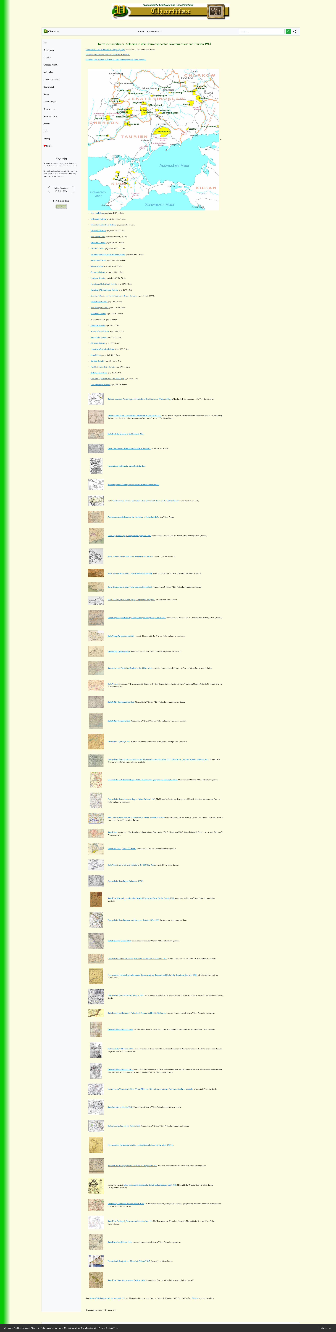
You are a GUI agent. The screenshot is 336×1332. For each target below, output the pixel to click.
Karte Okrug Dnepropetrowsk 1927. (121, 636)
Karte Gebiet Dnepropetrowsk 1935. (121, 702)
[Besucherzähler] (61, 206)
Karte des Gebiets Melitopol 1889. (120, 1029)
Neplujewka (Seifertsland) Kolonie (104, 284)
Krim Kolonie (96, 355)
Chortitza (47, 57)
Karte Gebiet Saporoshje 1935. (119, 721)
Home (141, 31)
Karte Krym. (112, 832)
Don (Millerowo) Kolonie (100, 384)
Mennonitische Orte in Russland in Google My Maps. (105, 49)
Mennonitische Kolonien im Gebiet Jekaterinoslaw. (126, 466)
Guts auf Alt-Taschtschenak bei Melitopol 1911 (107, 1298)
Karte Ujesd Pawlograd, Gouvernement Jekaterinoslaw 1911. (130, 1221)
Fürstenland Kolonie (98, 230)
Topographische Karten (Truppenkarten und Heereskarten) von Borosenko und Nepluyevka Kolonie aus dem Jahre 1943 (152, 975)
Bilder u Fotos (49, 108)
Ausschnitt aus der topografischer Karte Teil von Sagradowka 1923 (132, 1165)
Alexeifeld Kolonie (98, 343)
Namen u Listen (50, 116)
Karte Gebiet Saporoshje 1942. (119, 741)
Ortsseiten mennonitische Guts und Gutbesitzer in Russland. (108, 54)
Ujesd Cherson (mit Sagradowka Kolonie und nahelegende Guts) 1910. (150, 1185)
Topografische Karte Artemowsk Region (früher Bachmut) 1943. (132, 799)
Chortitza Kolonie (51, 64)
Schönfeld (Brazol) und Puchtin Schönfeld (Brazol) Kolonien (113, 296)
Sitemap (47, 138)
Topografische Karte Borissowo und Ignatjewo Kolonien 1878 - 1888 (133, 920)
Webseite (195, 1298)
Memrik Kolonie (97, 266)
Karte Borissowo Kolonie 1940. (119, 940)
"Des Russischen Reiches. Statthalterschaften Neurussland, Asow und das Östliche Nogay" (145, 500)
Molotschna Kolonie (98, 219)
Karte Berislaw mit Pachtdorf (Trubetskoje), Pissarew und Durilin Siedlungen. (137, 1013)
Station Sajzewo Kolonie (100, 331)
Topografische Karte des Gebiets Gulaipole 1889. (126, 995)
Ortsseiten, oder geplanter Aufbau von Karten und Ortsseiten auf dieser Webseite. (116, 59)
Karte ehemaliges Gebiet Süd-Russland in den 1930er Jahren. (130, 668)
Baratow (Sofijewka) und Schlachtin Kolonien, (108, 254)
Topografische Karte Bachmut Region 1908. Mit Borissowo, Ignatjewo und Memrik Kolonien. (143, 779)
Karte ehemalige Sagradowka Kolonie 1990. (124, 1126)
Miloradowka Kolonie (99, 301)
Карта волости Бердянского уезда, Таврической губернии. (131, 556)
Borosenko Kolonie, (98, 236)
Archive (47, 123)
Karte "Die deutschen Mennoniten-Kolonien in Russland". (129, 448)
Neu (45, 42)
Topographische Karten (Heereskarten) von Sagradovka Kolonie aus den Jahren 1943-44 (140, 1145)
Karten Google (50, 101)
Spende (49, 145)
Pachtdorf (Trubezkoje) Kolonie (103, 367)
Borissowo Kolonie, (98, 272)
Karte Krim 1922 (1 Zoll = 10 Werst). (122, 848)
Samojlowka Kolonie (98, 337)
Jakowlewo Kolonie (98, 242)
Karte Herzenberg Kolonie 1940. (120, 1242)
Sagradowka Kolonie (98, 260)
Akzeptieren (326, 1328)
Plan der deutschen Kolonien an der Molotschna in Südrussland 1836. (133, 517)
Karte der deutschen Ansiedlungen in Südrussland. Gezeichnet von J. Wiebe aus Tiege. (140, 399)
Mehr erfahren (112, 1328)
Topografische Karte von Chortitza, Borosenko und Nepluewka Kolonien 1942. (137, 958)
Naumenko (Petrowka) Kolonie (102, 349)
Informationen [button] (153, 31)
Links (46, 131)
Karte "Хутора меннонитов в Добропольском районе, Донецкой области (136, 817)
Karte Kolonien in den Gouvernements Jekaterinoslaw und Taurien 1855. (135, 415)
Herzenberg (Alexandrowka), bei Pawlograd (107, 378)
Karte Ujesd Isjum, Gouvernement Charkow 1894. (126, 1280)
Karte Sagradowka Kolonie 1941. (120, 1107)
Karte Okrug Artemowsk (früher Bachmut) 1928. (126, 1203)
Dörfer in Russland (51, 79)
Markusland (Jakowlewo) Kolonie (103, 224)
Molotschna (48, 72)
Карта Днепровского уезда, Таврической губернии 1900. (130, 587)
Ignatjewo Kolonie (98, 278)
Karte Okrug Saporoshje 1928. (119, 651)
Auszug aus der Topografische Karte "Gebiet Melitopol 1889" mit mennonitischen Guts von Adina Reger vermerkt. (150, 1089)
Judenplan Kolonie (98, 325)
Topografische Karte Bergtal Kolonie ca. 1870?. (125, 881)
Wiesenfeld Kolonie (98, 313)
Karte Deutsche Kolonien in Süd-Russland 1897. (126, 434)
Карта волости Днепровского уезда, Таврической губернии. (131, 599)
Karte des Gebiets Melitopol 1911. (121, 1069)
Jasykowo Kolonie (97, 248)
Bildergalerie (49, 50)
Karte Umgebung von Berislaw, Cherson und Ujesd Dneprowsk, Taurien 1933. (137, 617)
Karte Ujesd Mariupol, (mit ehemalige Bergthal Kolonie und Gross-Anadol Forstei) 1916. (141, 898)
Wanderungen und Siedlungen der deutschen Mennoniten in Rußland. (133, 484)
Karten (46, 94)
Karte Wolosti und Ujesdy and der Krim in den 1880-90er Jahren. (132, 865)
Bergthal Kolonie (97, 361)
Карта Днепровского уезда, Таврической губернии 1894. (130, 573)
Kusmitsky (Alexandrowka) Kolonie (104, 290)
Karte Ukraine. (113, 684)
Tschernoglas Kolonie (99, 372)
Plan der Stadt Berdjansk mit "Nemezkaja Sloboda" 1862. (129, 1261)
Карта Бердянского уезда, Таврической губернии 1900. (129, 535)
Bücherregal (49, 86)
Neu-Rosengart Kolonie (99, 307)
